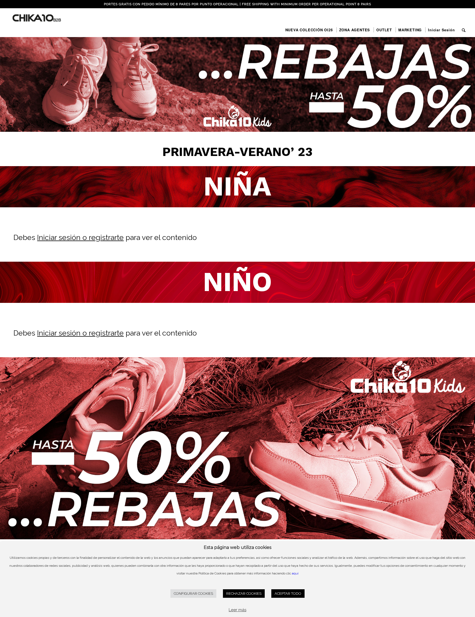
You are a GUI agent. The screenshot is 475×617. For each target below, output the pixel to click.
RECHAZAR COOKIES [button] (243, 593)
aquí (295, 573)
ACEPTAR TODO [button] (288, 593)
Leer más (237, 609)
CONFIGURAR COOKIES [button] (193, 593)
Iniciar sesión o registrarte (80, 237)
